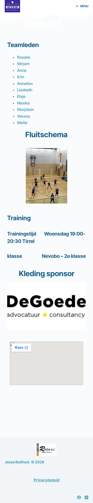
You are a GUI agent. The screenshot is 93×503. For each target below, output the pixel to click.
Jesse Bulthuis (17, 462)
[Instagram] (86, 497)
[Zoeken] (69, 6)
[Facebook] (79, 497)
